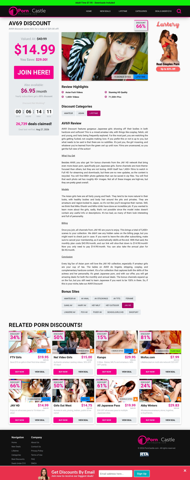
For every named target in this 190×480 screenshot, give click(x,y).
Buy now (19, 372)
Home (89, 11)
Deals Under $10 (163, 11)
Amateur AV (70, 298)
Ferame (129, 298)
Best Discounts (18, 459)
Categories (141, 11)
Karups (101, 357)
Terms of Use (36, 455)
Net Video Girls (63, 357)
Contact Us (36, 446)
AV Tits (116, 298)
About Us (35, 442)
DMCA (34, 463)
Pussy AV (97, 312)
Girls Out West (62, 405)
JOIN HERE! (34, 72)
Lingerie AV (69, 312)
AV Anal (85, 298)
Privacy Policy (37, 451)
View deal (40, 372)
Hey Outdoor (112, 305)
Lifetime (123, 11)
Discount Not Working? (34, 103)
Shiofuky (133, 312)
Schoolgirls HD (115, 312)
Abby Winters (149, 405)
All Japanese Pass (108, 405)
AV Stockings (101, 298)
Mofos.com (148, 357)
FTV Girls (16, 357)
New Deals (105, 11)
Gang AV (68, 305)
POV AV (84, 312)
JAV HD (127, 305)
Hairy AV (82, 305)
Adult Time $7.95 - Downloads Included (95, 2)
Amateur (68, 113)
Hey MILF (96, 305)
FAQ (33, 459)
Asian (81, 113)
